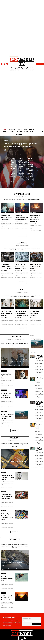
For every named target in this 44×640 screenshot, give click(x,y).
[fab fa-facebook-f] (2, 64)
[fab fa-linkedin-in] (7, 64)
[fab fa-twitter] (4, 64)
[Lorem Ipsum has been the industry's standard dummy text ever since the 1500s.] (7, 210)
